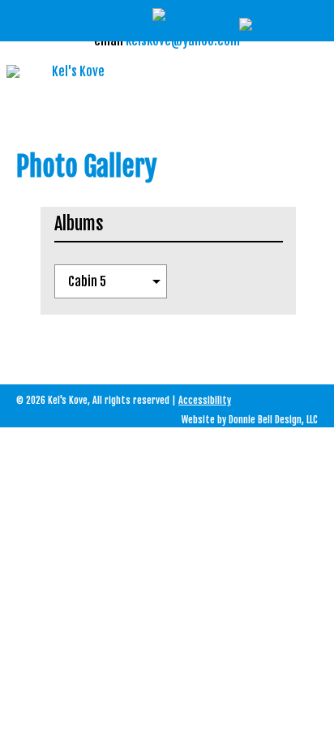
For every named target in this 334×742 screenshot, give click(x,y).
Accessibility (204, 400)
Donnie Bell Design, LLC (273, 420)
